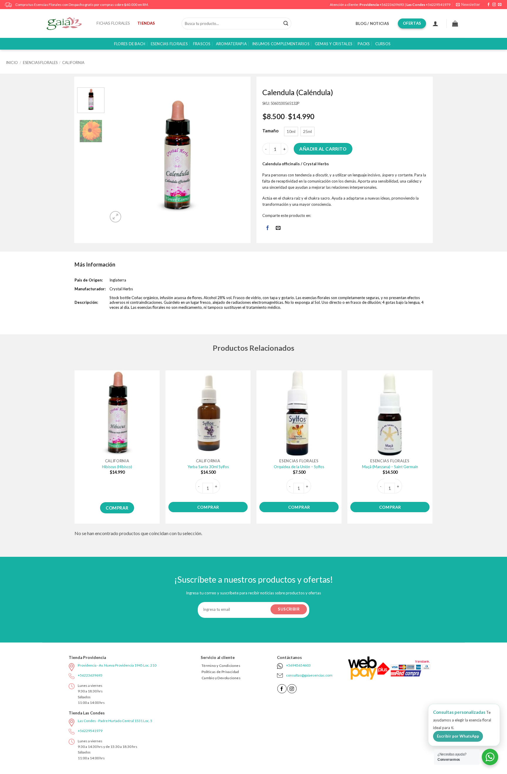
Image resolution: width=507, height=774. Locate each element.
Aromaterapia (231, 43)
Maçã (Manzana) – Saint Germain (390, 466)
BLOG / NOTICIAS (372, 23)
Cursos (383, 43)
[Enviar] (286, 23)
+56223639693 (391, 4)
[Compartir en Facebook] (267, 228)
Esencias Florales (169, 43)
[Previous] (118, 155)
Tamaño (270, 131)
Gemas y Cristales (333, 43)
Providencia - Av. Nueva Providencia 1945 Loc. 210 (117, 665)
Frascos (202, 43)
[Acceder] (435, 23)
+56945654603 (298, 665)
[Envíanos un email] (499, 5)
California (73, 62)
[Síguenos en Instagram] (494, 5)
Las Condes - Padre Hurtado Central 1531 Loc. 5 (115, 721)
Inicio (12, 62)
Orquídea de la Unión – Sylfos (299, 466)
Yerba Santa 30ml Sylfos (208, 466)
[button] (468, 4)
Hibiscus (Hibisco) (117, 466)
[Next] (234, 155)
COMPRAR (117, 507)
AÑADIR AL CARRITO (323, 148)
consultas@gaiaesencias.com (309, 675)
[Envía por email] (278, 228)
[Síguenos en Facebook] (488, 5)
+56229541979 (438, 4)
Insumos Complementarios (281, 43)
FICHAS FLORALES (113, 23)
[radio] (291, 131)
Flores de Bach (130, 43)
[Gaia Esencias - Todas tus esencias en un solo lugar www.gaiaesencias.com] (67, 23)
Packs (364, 43)
